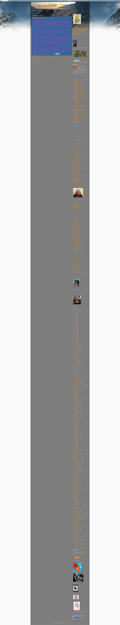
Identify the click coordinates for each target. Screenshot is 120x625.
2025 (75, 310)
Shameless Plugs (76, 511)
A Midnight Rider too (77, 153)
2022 (75, 315)
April (76, 359)
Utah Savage (75, 184)
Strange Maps (75, 257)
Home (52, 57)
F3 (73, 421)
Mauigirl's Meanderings (77, 166)
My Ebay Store (76, 266)
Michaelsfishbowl (77, 120)
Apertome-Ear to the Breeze (78, 154)
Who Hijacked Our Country (78, 251)
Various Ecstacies (76, 248)
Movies (74, 486)
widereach (75, 212)
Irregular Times (76, 228)
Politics (74, 499)
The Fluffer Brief (77, 102)
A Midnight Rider (76, 151)
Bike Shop (75, 387)
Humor (74, 455)
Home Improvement (77, 453)
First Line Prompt (76, 439)
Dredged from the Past (77, 411)
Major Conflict (77, 80)
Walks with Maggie (76, 536)
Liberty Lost (75, 231)
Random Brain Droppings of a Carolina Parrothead (80, 115)
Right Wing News (76, 240)
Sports (74, 520)
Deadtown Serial (76, 407)
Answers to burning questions (78, 384)
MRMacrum (84, 552)
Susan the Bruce (76, 245)
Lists (74, 476)
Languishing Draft (76, 471)
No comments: (49, 53)
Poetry (74, 498)
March (76, 361)
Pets (74, 496)
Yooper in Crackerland (77, 185)
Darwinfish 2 (76, 101)
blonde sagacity (76, 220)
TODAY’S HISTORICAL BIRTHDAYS (80, 140)
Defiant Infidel (75, 221)
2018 (75, 321)
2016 (75, 325)
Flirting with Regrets (39, 18)
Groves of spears (76, 162)
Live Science (75, 271)
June (76, 354)
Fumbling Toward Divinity (77, 225)
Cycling (74, 405)
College (74, 396)
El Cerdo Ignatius (76, 206)
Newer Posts (36, 57)
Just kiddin (75, 465)
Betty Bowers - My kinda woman (79, 272)
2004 (75, 366)
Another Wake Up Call (77, 383)
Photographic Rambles (77, 174)
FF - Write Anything (76, 433)
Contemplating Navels (77, 398)
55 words (75, 374)
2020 (75, 318)
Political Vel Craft (76, 237)
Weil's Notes (75, 210)
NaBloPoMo (75, 490)
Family (74, 424)
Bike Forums (75, 293)
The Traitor (75, 530)
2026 (75, 308)
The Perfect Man (76, 529)
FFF (74, 434)
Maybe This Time (76, 480)
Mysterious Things (76, 234)
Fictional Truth (75, 437)
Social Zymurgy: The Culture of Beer (80, 175)
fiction (74, 436)
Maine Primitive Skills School (78, 207)
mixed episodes (76, 168)
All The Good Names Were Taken (79, 98)
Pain (74, 492)
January (77, 364)
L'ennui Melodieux (76, 165)
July (76, 352)
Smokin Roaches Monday (78, 518)
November (77, 346)
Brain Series (75, 393)
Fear (74, 431)
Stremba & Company (77, 268)
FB (73, 430)
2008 (75, 338)
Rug (74, 505)
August (76, 351)
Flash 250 (75, 443)
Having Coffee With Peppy (79, 92)
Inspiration (75, 461)
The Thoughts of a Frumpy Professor (79, 84)
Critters (74, 404)
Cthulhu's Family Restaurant (78, 157)
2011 (75, 333)
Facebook (75, 422)
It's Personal (75, 230)
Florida (74, 445)
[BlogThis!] (56, 53)
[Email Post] (53, 53)
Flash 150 (75, 442)
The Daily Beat (76, 209)
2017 (75, 323)
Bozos (74, 392)
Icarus (74, 456)
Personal (74, 495)
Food (74, 446)
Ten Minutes (75, 524)
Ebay (74, 414)
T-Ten (74, 521)
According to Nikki (76, 218)
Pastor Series (75, 493)
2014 (75, 328)
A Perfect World (76, 376)
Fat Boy (74, 425)
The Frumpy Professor (77, 181)
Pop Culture (75, 501)
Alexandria (75, 380)
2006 (75, 341)
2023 (75, 313)
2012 (75, 331)
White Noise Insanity (77, 249)
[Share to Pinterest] (59, 53)
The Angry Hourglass (77, 178)
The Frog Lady (76, 256)
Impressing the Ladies (77, 459)
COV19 (74, 399)
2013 (75, 330)
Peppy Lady (75, 172)
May (76, 358)
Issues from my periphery (78, 462)
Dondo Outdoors (76, 159)
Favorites (75, 428)
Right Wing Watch (76, 242)
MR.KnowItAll (75, 169)
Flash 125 (75, 440)
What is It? (75, 542)
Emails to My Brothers (77, 415)
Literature (75, 477)
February (77, 362)
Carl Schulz (75, 201)
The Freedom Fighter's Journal (79, 246)
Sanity (74, 507)
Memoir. (74, 481)
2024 (75, 312)
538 (74, 217)
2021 (75, 317)
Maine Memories (76, 269)
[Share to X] (57, 53)
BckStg (74, 386)
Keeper (74, 468)
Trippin (74, 532)
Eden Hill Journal (76, 204)
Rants (74, 502)
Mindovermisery (76, 484)
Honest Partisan (76, 227)
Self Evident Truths (76, 510)
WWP (74, 545)
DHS (74, 408)
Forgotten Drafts (76, 449)
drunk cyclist (75, 160)
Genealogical (75, 452)
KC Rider (75, 163)
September (77, 349)
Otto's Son (75, 171)
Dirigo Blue (75, 203)
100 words (75, 371)
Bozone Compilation (77, 390)
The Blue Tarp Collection (77, 526)
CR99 (74, 401)
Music (74, 487)
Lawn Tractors (75, 473)
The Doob (75, 527)
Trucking (74, 533)
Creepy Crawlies (76, 402)
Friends (74, 450)
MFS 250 (75, 483)
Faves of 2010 (75, 427)
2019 (75, 320)
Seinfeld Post (75, 508)
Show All (86, 123)
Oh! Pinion (75, 236)
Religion (74, 504)
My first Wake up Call (77, 489)
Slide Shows (75, 517)
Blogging (74, 389)
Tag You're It (75, 523)
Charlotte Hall (75, 395)
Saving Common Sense (77, 243)
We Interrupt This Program (78, 539)
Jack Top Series (76, 464)
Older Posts (68, 57)
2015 (75, 326)
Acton (74, 377)
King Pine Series (76, 470)
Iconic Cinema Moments (77, 458)
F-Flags (74, 419)
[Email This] (55, 53)
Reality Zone (75, 239)
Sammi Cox (76, 105)
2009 (75, 336)
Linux (74, 474)
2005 (75, 343)
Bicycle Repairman (76, 145)
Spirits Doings (75, 177)
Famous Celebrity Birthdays (78, 139)
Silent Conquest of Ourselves (78, 514)
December (77, 344)
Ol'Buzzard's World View (79, 110)
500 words (75, 373)
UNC (74, 535)
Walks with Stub (76, 538)
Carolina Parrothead (77, 156)
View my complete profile (77, 75)
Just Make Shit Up (76, 467)
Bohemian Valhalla (78, 89)
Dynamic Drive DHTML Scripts (79, 265)
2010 (75, 335)
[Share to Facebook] (58, 53)
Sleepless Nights (76, 515)
